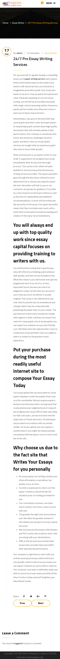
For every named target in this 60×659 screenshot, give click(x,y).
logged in (18, 643)
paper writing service (35, 78)
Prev (22, 603)
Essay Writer (18, 22)
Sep (6, 51)
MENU (49, 3)
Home (5, 22)
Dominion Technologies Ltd (30, 657)
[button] (40, 4)
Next (41, 603)
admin (19, 53)
